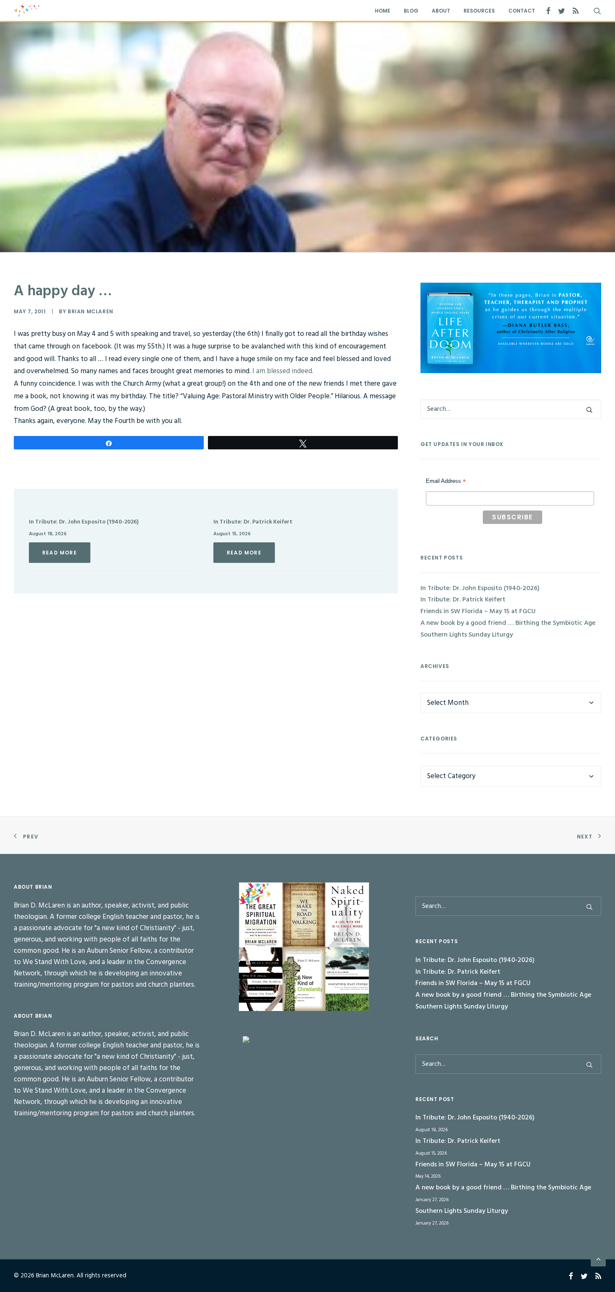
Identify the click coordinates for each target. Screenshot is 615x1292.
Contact (521, 10)
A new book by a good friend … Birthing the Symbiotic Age (507, 623)
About (441, 10)
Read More (59, 552)
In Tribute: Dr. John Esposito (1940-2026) (83, 522)
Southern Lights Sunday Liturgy (466, 634)
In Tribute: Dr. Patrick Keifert (252, 522)
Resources (479, 10)
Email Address (446, 482)
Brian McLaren (90, 311)
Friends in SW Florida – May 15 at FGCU (478, 611)
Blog (411, 10)
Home (382, 10)
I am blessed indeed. (282, 371)
